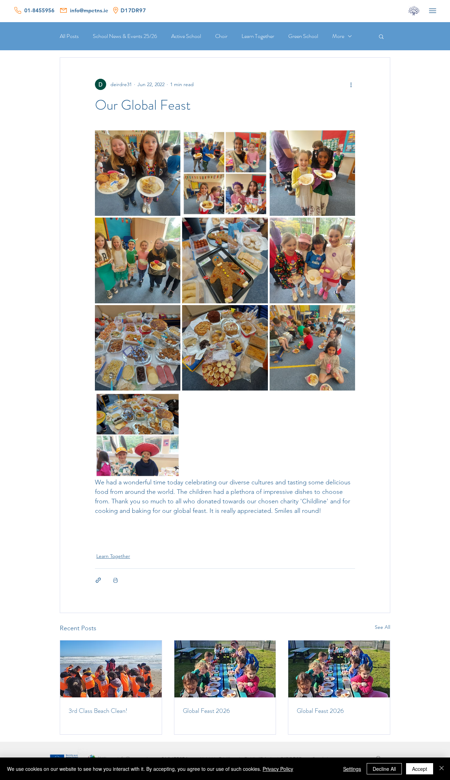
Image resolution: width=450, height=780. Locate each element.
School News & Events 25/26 (125, 36)
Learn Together (258, 36)
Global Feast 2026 (206, 710)
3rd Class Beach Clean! (98, 710)
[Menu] (432, 10)
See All (382, 627)
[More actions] (351, 84)
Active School (186, 36)
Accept (419, 768)
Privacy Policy (278, 768)
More (338, 36)
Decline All (384, 768)
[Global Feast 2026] (225, 668)
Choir (221, 36)
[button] (381, 36)
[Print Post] (115, 580)
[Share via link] (98, 580)
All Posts (69, 36)
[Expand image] (137, 173)
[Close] (441, 768)
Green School (303, 36)
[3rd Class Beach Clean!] (111, 668)
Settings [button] (352, 768)
